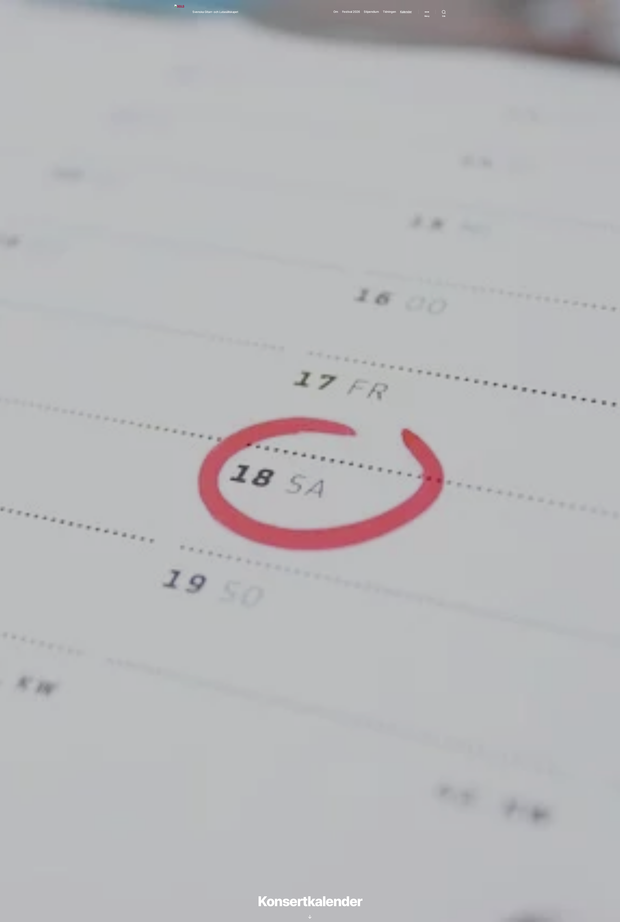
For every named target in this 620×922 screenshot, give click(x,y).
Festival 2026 (351, 11)
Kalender (406, 11)
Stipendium (371, 11)
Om (335, 11)
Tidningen (389, 11)
